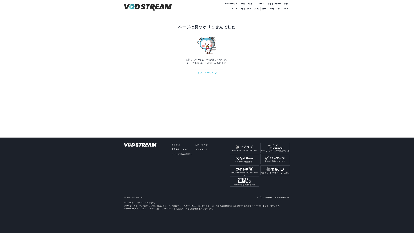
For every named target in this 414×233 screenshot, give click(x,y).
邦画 (257, 8)
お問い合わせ (201, 145)
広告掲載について (180, 149)
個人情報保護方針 (282, 197)
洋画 (264, 8)
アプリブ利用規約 (264, 197)
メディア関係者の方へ (182, 154)
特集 (250, 3)
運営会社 (176, 145)
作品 (243, 3)
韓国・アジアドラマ (279, 8)
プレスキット (201, 149)
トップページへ (205, 72)
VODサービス (231, 3)
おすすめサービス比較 (278, 3)
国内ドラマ (246, 8)
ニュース (260, 3)
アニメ (234, 8)
